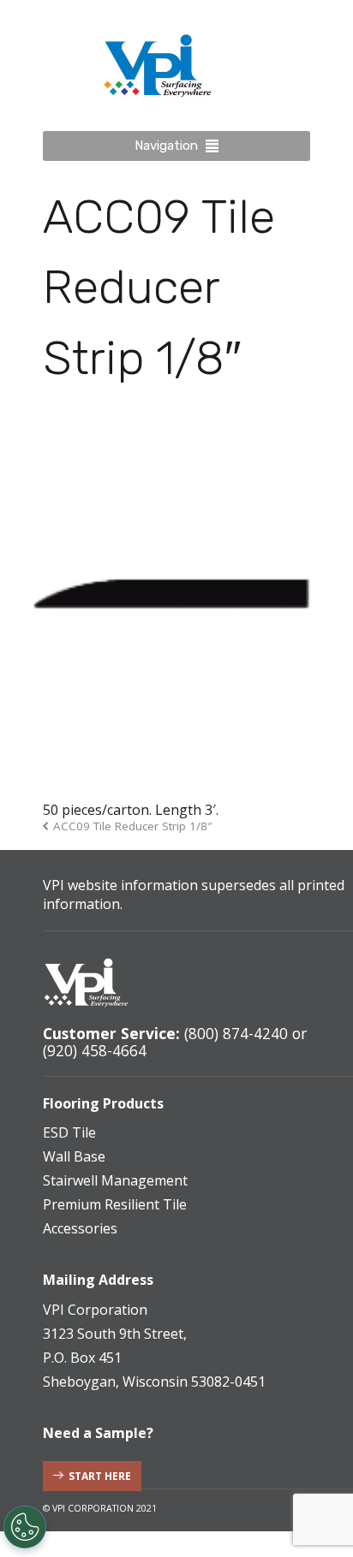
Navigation (166, 145)
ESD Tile (69, 1132)
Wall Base (74, 1156)
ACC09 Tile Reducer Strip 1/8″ (132, 826)
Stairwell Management (115, 1180)
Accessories (80, 1228)
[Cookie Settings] (24, 1527)
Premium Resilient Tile (115, 1204)
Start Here (100, 1476)
